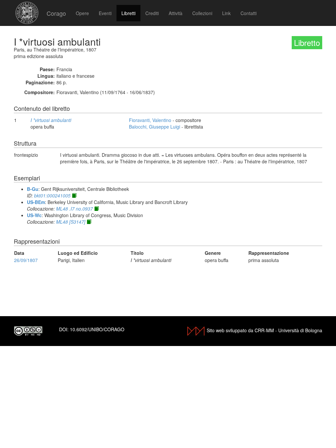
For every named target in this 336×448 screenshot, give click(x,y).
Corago (56, 13)
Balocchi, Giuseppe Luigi (154, 126)
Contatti (249, 13)
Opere (82, 13)
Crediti (152, 13)
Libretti (128, 13)
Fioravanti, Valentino (150, 120)
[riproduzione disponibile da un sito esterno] (74, 195)
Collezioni (202, 13)
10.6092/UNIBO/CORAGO (97, 329)
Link (226, 13)
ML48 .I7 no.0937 (74, 208)
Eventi (105, 13)
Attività (175, 13)
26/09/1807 (26, 260)
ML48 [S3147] (70, 221)
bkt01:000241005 (52, 195)
